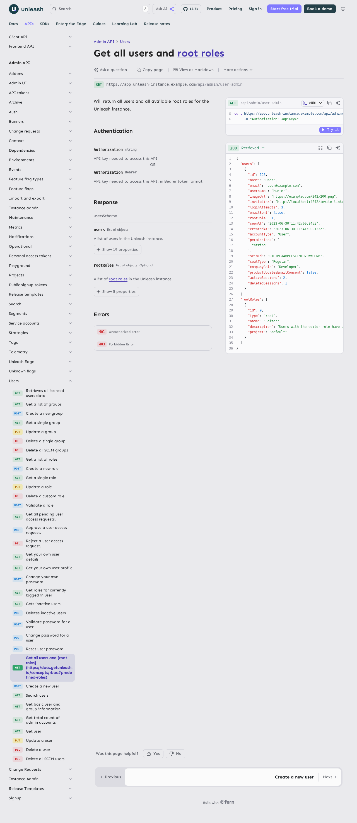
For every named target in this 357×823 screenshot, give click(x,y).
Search (102, 8)
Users (125, 41)
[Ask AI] (337, 103)
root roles (200, 53)
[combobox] (248, 147)
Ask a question (113, 69)
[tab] (13, 24)
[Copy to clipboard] (329, 103)
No (179, 753)
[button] (153, 332)
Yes (156, 753)
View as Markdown (196, 69)
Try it (333, 129)
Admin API (104, 41)
